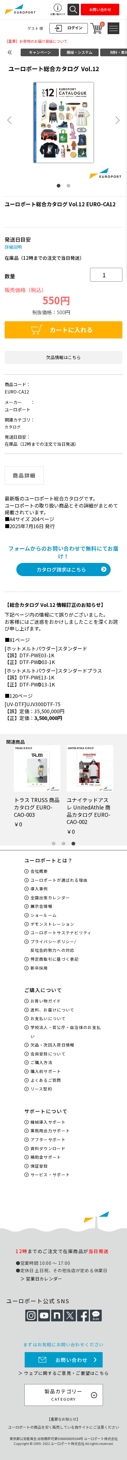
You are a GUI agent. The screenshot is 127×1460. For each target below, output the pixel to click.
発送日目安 (18, 239)
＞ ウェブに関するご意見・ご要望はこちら (63, 1373)
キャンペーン (40, 52)
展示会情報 (42, 906)
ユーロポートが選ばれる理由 (59, 880)
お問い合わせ (71, 1359)
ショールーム (44, 915)
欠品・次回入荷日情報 (53, 1045)
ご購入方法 (42, 1062)
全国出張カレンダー (50, 897)
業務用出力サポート (50, 1131)
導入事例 (39, 889)
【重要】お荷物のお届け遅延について (36, 41)
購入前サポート (46, 1071)
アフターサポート (48, 1139)
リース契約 (41, 1089)
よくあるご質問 (46, 1080)
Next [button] (117, 120)
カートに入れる (71, 329)
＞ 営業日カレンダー (41, 1279)
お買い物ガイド (46, 1001)
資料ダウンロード (48, 1148)
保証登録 (39, 1166)
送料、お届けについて (53, 1010)
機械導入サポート (48, 1122)
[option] (63, 121)
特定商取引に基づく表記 (55, 959)
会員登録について (48, 1054)
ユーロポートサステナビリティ (61, 933)
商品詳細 (24, 475)
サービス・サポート (50, 1174)
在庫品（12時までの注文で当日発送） (44, 258)
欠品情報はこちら (63, 357)
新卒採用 (39, 968)
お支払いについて (48, 1018)
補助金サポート (46, 1157)
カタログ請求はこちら (61, 569)
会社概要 (39, 871)
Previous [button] (9, 120)
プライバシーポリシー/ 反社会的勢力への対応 (53, 946)
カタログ (13, 427)
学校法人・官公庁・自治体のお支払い (66, 1031)
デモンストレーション (53, 924)
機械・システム (79, 52)
